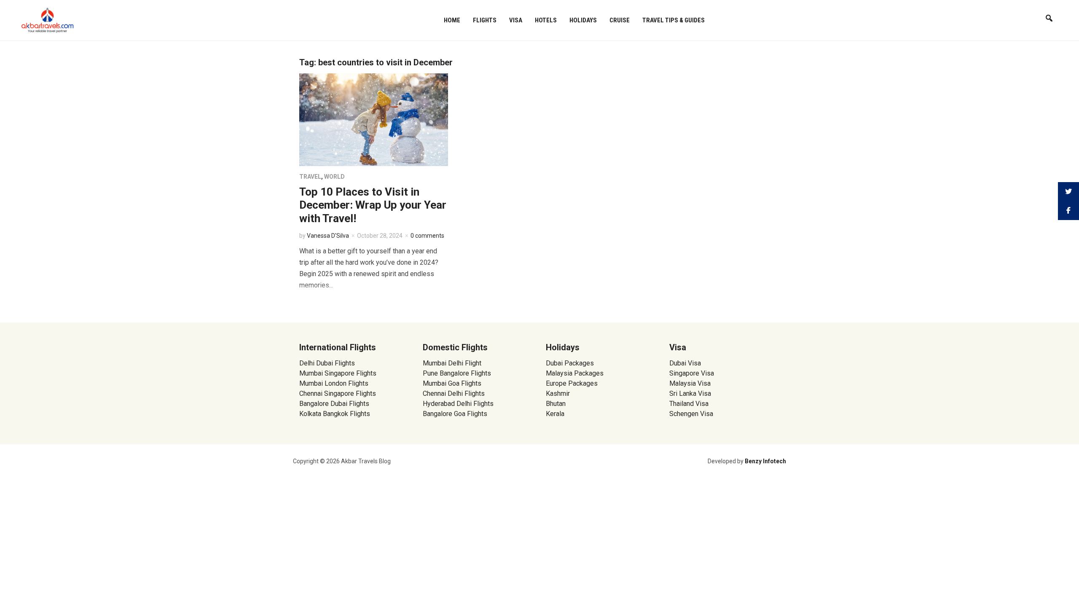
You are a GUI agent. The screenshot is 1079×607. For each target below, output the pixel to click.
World (334, 176)
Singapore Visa (691, 373)
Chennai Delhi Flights (454, 393)
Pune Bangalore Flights (457, 373)
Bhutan (556, 404)
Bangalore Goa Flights (455, 414)
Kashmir (558, 393)
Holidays (583, 20)
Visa (515, 20)
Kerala (555, 414)
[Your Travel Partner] (47, 19)
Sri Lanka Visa (691, 393)
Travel (310, 176)
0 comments (427, 235)
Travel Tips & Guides (673, 20)
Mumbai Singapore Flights (337, 373)
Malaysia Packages (575, 373)
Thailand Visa (689, 404)
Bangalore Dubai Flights (334, 404)
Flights (485, 20)
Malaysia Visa (690, 383)
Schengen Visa (691, 414)
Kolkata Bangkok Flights (334, 414)
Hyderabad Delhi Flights (458, 404)
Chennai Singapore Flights (337, 393)
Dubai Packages (570, 363)
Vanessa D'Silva (328, 235)
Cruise (619, 20)
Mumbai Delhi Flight (452, 363)
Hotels (546, 20)
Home (452, 20)
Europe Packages (572, 383)
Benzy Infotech (765, 461)
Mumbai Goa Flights (452, 383)
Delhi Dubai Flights (327, 363)
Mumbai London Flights (333, 383)
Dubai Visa (685, 363)
